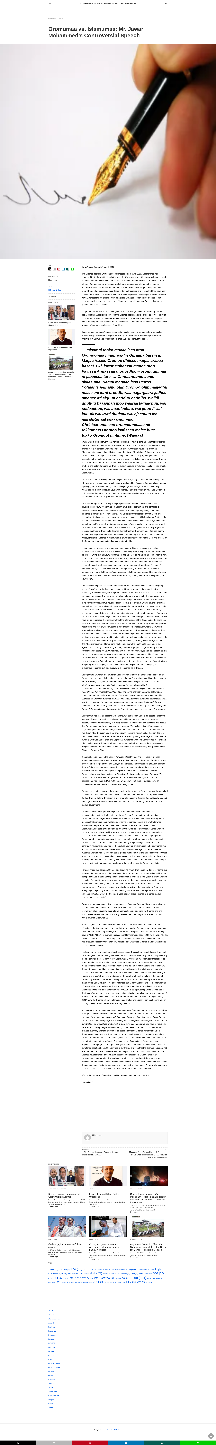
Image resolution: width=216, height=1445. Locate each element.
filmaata (57, 1274)
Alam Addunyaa (54, 1319)
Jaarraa (51, 1355)
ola (50, 1278)
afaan (96, 1269)
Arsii (125, 1269)
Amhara (118, 1269)
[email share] (54, 269)
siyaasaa (73, 1282)
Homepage (52, 18)
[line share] (72, 269)
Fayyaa (51, 1339)
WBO (141, 1282)
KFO (117, 1273)
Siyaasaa (133, 1239)
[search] (166, 3)
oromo (121, 1278)
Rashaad (51, 1379)
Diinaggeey (52, 1335)
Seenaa (57, 1239)
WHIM (50, 1404)
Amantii (51, 1323)
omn (69, 1278)
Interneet (51, 1347)
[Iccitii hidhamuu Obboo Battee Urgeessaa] (61, 337)
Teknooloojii (52, 1391)
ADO (87, 1269)
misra (134, 1274)
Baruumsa (52, 1331)
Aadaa (50, 1239)
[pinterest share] (58, 269)
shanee (65, 1282)
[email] (54, 1443)
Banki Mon (52, 1327)
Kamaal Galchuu (108, 1273)
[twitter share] (49, 268)
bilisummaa (147, 1269)
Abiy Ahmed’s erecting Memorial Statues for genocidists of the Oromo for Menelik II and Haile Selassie (148, 1247)
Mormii (142, 1274)
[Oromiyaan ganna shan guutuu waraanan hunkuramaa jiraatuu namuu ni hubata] (108, 1226)
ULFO (108, 1282)
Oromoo (136, 1278)
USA (114, 1282)
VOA (120, 1282)
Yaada (60, 18)
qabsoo (151, 1278)
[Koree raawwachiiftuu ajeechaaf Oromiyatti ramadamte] (61, 312)
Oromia (92, 1278)
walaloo (129, 1282)
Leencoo (125, 1274)
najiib (149, 1273)
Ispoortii (51, 1351)
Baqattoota (134, 1269)
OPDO (80, 1278)
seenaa (54, 1282)
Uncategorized (53, 1395)
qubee (50, 1375)
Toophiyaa (89, 1282)
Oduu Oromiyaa (54, 1189)
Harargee (87, 1273)
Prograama (52, 1371)
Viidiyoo (51, 1399)
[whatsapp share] (67, 269)
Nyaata (50, 1359)
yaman (149, 1282)
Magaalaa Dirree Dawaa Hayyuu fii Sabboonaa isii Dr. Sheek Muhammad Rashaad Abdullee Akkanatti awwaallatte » (148, 1154)
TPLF (99, 1282)
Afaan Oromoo (53, 1315)
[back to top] (211, 1436)
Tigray (81, 1282)
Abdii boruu (64, 1269)
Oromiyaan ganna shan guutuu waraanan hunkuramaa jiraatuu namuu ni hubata (104, 1247)
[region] (108, 11)
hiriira (96, 1273)
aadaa (53, 1269)
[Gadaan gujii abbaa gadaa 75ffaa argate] (67, 1226)
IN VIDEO (51, 1343)
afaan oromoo (107, 1269)
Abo (76, 1269)
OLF (59, 1278)
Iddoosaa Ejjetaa (54, 290)
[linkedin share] (63, 269)
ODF (158, 1273)
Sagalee (159, 1278)
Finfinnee (75, 1273)
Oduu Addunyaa (54, 1363)
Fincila (65, 1274)
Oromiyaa (106, 1278)
